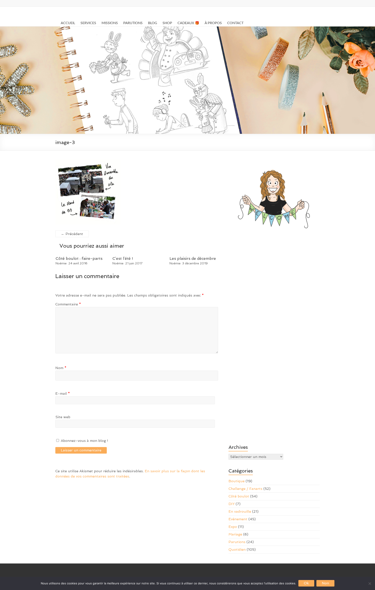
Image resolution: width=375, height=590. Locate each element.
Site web (62, 417)
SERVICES (88, 23)
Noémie (61, 263)
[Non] (369, 583)
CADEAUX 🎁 (188, 23)
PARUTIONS (133, 23)
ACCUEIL (68, 23)
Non (325, 583)
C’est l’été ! (122, 258)
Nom (60, 368)
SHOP (167, 23)
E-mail (62, 393)
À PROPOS (213, 23)
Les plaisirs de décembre (192, 258)
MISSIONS (110, 23)
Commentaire (68, 304)
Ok (306, 583)
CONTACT (235, 23)
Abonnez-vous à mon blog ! (84, 441)
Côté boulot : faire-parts (79, 258)
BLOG (152, 23)
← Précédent (72, 234)
